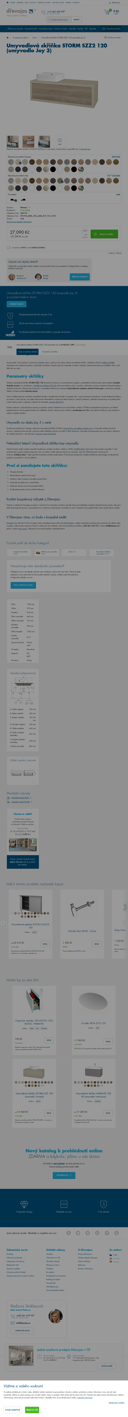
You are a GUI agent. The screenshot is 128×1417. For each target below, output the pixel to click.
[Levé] (12, 200)
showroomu (22, 528)
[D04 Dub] (18, 162)
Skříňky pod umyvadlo (15, 29)
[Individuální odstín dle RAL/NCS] (81, 169)
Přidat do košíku (106, 234)
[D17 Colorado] (60, 162)
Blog (26, 3)
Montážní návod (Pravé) (21, 802)
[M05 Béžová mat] (67, 169)
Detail (45, 944)
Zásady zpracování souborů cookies (20, 1276)
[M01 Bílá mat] (60, 169)
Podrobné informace (85, 1397)
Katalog (33, 3)
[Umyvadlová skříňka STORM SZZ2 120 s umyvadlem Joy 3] (44, 142)
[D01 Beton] (11, 162)
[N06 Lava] (25, 169)
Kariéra (68, 3)
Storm (34, 37)
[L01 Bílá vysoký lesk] (32, 169)
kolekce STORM (108, 362)
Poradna (20, 3)
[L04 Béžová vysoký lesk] (46, 188)
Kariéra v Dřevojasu (85, 1268)
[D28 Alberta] (11, 169)
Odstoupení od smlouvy (15, 1261)
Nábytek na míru (58, 3)
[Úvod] (7, 37)
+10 (42, 1086)
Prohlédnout (63, 1175)
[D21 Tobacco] (74, 162)
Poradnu (71, 523)
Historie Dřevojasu (85, 1254)
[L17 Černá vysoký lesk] (53, 169)
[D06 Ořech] (32, 181)
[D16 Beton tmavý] (53, 162)
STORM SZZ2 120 (81, 449)
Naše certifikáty (84, 1261)
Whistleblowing (52, 1286)
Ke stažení (50, 1272)
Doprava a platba (44, 3)
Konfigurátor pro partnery (56, 1276)
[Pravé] (23, 200)
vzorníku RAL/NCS (56, 402)
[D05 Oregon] (25, 162)
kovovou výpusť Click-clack (46, 434)
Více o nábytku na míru (23, 585)
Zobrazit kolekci (16, 304)
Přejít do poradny (80, 277)
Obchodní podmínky (14, 1257)
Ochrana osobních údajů (16, 1272)
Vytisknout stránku (114, 37)
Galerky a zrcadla (60, 29)
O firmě (12, 3)
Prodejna (49, 1268)
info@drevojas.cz (23, 1323)
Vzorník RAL (51, 1283)
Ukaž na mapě (106, 1366)
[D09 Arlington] (39, 162)
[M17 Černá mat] (74, 169)
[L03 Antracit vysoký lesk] (39, 169)
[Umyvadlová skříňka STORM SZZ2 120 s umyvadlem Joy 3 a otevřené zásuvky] (13, 142)
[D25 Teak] (102, 162)
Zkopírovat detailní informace (19, 221)
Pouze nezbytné (12, 1410)
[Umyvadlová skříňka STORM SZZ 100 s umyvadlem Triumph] (28, 142)
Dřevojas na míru (52, 1265)
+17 (38, 916)
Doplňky (80, 29)
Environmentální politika (55, 1290)
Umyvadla (72, 29)
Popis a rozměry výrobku (27, 351)
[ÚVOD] (7, 3)
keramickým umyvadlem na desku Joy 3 (79, 428)
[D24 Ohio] (95, 162)
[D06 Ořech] (32, 162)
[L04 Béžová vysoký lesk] (46, 169)
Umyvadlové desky (45, 29)
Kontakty (76, 3)
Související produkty (50, 351)
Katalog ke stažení (53, 1279)
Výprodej (92, 29)
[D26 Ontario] (109, 162)
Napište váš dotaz (22, 1331)
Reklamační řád (12, 1265)
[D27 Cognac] (116, 162)
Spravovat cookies (116, 1402)
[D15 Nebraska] (46, 162)
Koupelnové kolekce (114, 29)
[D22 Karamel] (81, 162)
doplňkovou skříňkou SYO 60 (45, 385)
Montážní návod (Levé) (20, 797)
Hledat (76, 19)
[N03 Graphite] (18, 169)
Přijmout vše (32, 1410)
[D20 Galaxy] (67, 162)
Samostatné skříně (31, 29)
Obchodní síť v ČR (53, 1257)
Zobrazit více (85, 149)
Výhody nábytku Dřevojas (87, 1257)
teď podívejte (59, 1163)
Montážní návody (53, 1261)
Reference (81, 1265)
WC (86, 29)
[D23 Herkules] (88, 162)
